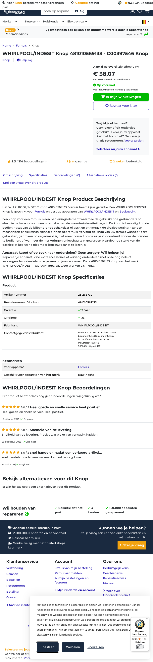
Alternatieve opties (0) (102, 175)
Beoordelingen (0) (67, 175)
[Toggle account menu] (132, 11)
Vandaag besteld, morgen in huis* (36, 528)
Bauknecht (127, 211)
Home (6, 45)
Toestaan (47, 647)
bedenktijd (127, 161)
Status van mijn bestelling (73, 568)
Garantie (12, 574)
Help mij (26, 60)
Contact (12, 597)
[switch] (140, 647)
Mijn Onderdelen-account (76, 590)
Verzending (14, 568)
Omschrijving (13, 175)
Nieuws (108, 583)
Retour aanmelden (68, 573)
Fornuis (21, 45)
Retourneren (15, 585)
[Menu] (146, 619)
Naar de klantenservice (25, 605)
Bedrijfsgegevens (115, 568)
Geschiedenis (113, 573)
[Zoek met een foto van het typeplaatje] (76, 11)
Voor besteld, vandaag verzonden (35, 3)
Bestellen (13, 579)
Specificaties (38, 175)
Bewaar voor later (123, 106)
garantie (77, 161)
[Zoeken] (82, 11)
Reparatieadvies (114, 578)
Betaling (12, 591)
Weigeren (73, 647)
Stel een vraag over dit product (25, 182)
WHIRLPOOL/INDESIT (99, 211)
